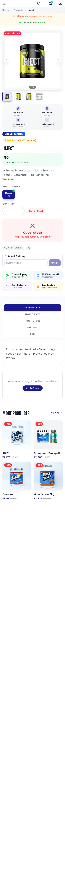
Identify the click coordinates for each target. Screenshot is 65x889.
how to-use (32, 320)
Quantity (8, 203)
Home (5, 10)
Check (54, 262)
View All (55, 412)
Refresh (34, 388)
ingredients (33, 314)
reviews (32, 327)
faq (32, 334)
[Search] (39, 3)
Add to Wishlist (15, 248)
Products (18, 10)
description (32, 307)
